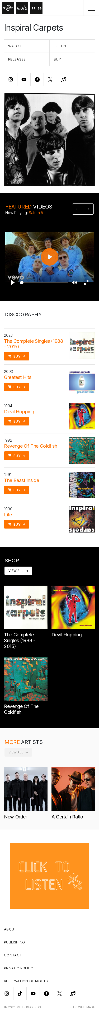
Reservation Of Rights (26, 981)
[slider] (44, 282)
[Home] (21, 8)
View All (15, 571)
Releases (17, 59)
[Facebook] (46, 993)
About (10, 929)
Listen (60, 46)
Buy (57, 59)
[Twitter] (59, 993)
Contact (13, 955)
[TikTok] (19, 993)
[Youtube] (33, 993)
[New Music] (72, 993)
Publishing (14, 942)
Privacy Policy (18, 968)
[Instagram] (6, 993)
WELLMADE (86, 1007)
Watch (14, 46)
